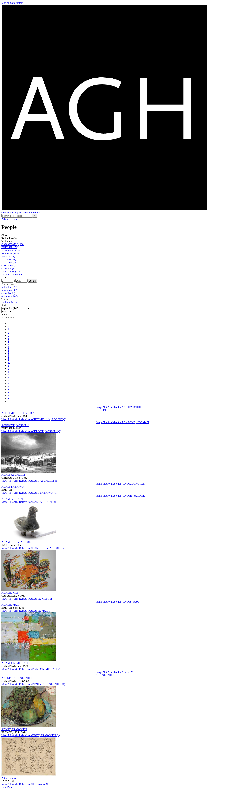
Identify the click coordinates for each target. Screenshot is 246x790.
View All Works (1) (29, 480)
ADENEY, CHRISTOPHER (16, 678)
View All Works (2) (31, 431)
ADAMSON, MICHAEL (15, 663)
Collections (7, 212)
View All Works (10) (26, 598)
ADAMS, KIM (9, 592)
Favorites (35, 212)
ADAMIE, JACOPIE (12, 498)
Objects (18, 212)
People (26, 212)
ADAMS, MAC (10, 604)
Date (3, 277)
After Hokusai (8, 778)
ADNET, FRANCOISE (14, 729)
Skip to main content (12, 2)
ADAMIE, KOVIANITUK (16, 541)
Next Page (6, 787)
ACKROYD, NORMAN (15, 425)
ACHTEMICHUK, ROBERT (17, 413)
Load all (11, 274)
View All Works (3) (33, 419)
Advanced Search (10, 219)
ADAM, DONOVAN (13, 486)
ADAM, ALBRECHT (13, 474)
